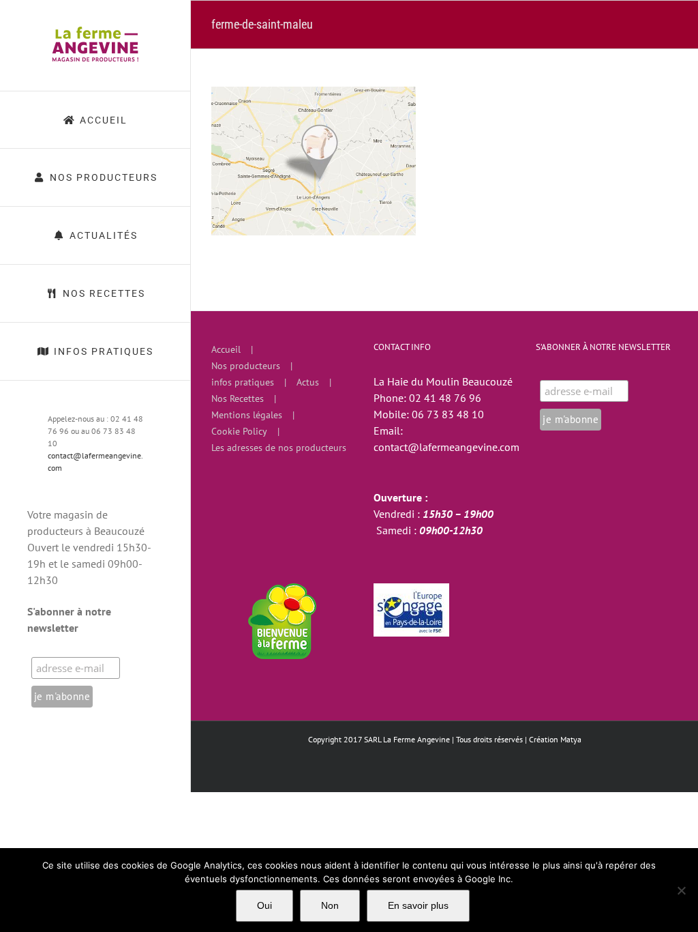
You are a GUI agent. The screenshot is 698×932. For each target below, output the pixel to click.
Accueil (226, 349)
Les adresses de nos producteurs (278, 447)
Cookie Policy (239, 431)
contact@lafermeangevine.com (446, 447)
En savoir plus (418, 905)
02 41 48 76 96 (445, 398)
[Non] (681, 890)
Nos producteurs (245, 366)
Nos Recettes (237, 398)
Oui (264, 905)
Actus (308, 382)
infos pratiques (242, 382)
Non (330, 905)
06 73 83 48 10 (448, 414)
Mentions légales (246, 415)
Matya (570, 739)
